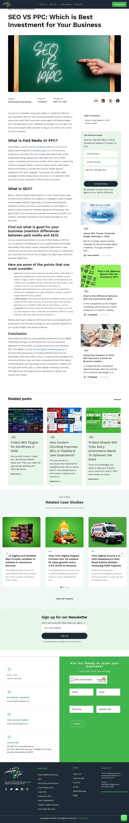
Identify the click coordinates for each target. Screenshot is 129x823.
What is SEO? (91, 123)
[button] (122, 554)
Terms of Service (105, 192)
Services (53, 4)
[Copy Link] (96, 101)
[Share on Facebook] (118, 101)
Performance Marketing (24, 9)
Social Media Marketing (48, 775)
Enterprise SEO (44, 796)
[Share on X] (110, 101)
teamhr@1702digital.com (17, 724)
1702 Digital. (83, 818)
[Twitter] (11, 789)
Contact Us (119, 4)
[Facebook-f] (6, 789)
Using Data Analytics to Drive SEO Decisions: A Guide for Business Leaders (98, 358)
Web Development (46, 800)
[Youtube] (16, 789)
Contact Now (100, 184)
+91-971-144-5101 (14, 679)
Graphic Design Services (48, 805)
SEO (39, 779)
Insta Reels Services (46, 809)
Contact (76, 783)
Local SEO (42, 792)
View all (117, 399)
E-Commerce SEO (45, 788)
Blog (10, 9)
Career (76, 787)
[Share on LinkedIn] (103, 101)
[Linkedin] (22, 789)
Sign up (64, 636)
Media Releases (79, 791)
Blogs (75, 795)
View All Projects (64, 598)
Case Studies (66, 4)
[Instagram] (27, 789)
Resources (78, 4)
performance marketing (33, 147)
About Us (43, 4)
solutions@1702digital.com (18, 701)
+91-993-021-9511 (107, 787)
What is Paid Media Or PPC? (97, 120)
